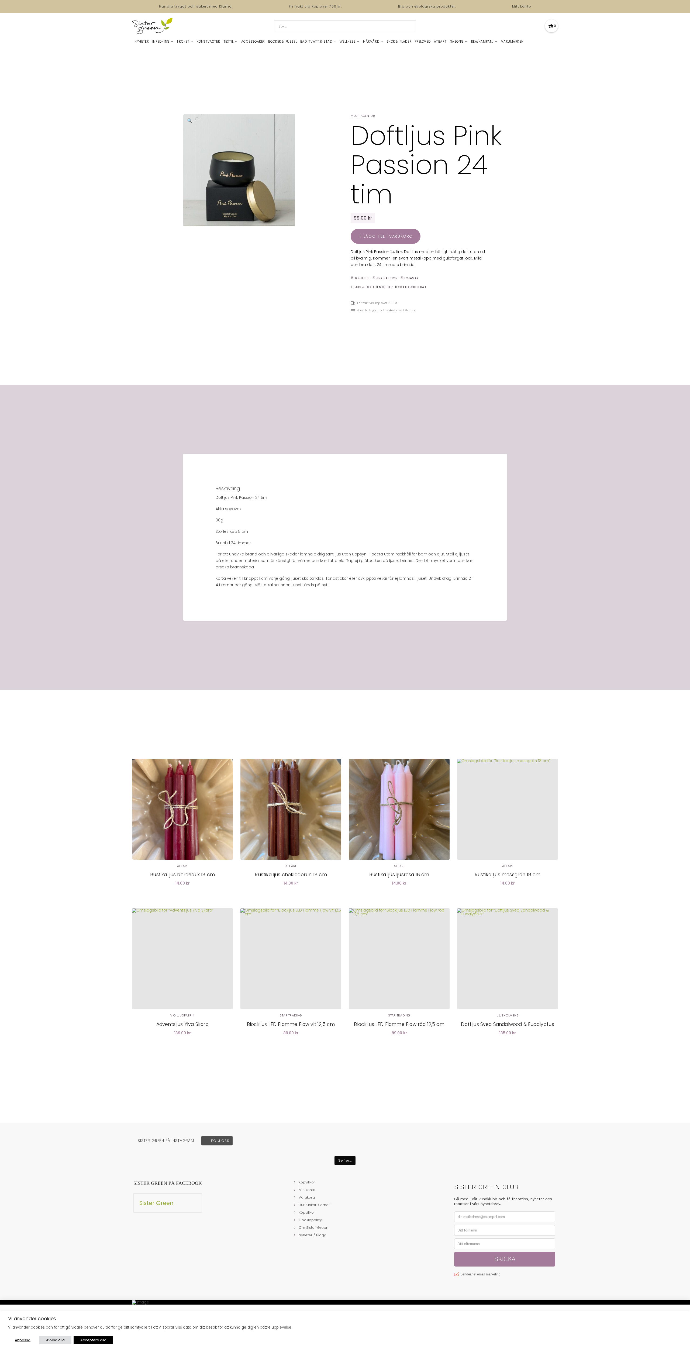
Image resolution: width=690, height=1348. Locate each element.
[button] (551, 25)
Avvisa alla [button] (55, 1340)
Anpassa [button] (22, 1340)
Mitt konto (521, 6)
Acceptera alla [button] (93, 1340)
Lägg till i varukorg (388, 236)
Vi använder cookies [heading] (32, 1318)
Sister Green (156, 1203)
